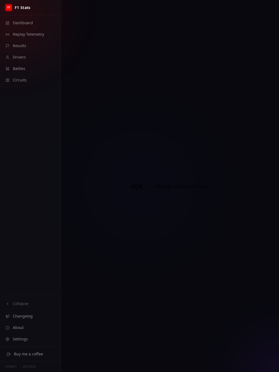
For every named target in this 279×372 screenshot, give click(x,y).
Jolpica (29, 366)
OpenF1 (11, 366)
